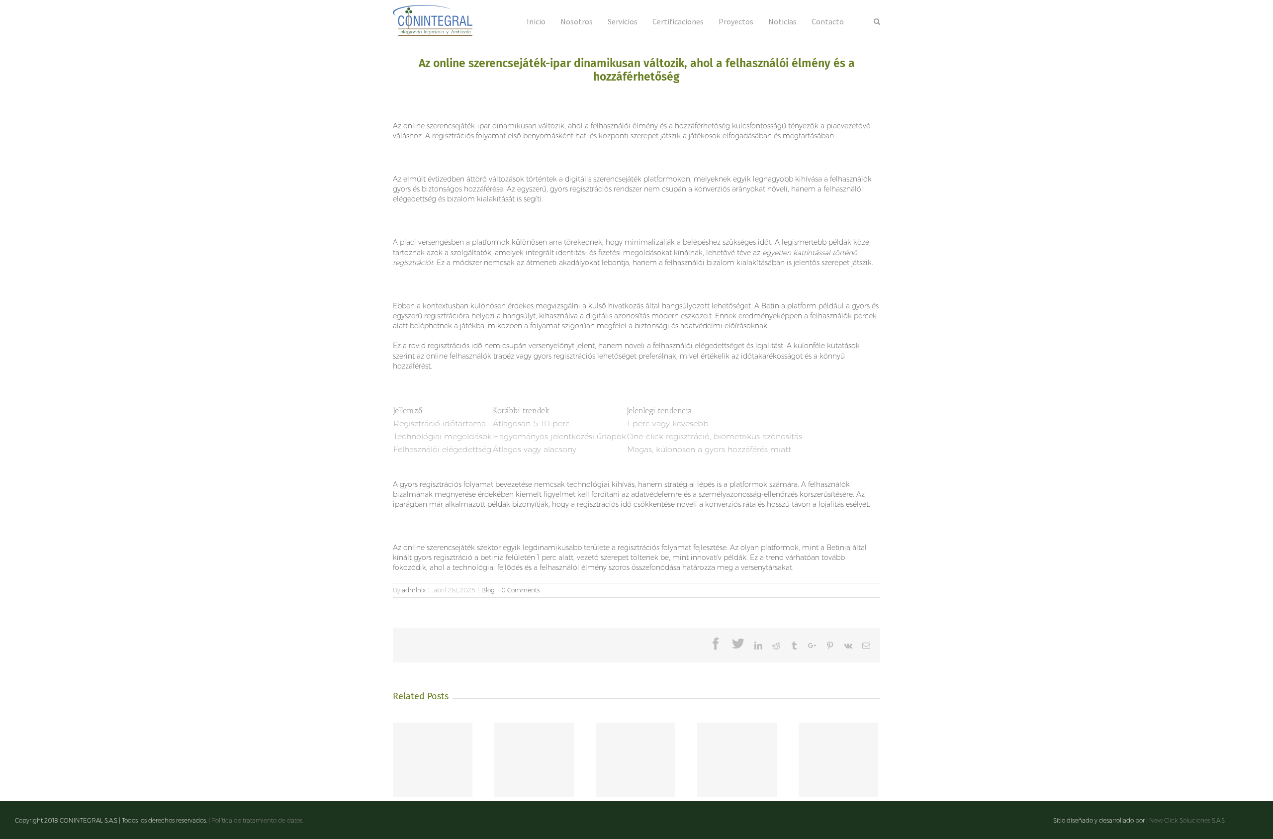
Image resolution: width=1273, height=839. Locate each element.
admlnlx (414, 590)
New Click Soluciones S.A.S (1187, 820)
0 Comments (520, 590)
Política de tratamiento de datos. (257, 820)
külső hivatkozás (615, 305)
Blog (488, 590)
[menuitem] (543, 21)
